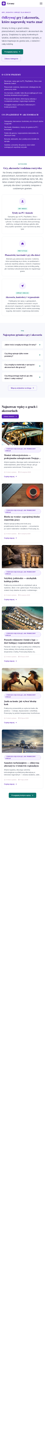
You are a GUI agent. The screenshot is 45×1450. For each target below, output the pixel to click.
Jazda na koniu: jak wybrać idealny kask (20, 703)
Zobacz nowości (9, 416)
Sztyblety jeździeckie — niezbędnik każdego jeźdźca (20, 580)
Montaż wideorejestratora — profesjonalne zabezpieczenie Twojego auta (21, 458)
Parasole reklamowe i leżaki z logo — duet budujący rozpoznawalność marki (22, 641)
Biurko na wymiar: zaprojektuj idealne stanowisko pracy (22, 518)
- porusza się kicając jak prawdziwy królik (20, 450)
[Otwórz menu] (41, 3)
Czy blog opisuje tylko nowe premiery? (16, 354)
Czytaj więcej (9, 476)
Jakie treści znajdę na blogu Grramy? (20, 345)
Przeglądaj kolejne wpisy (21, 795)
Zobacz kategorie (11, 59)
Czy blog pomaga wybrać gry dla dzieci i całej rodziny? (18, 377)
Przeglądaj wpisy (11, 52)
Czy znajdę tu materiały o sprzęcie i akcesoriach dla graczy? (19, 366)
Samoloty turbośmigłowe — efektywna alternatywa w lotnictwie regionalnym (21, 764)
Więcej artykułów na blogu (21, 388)
